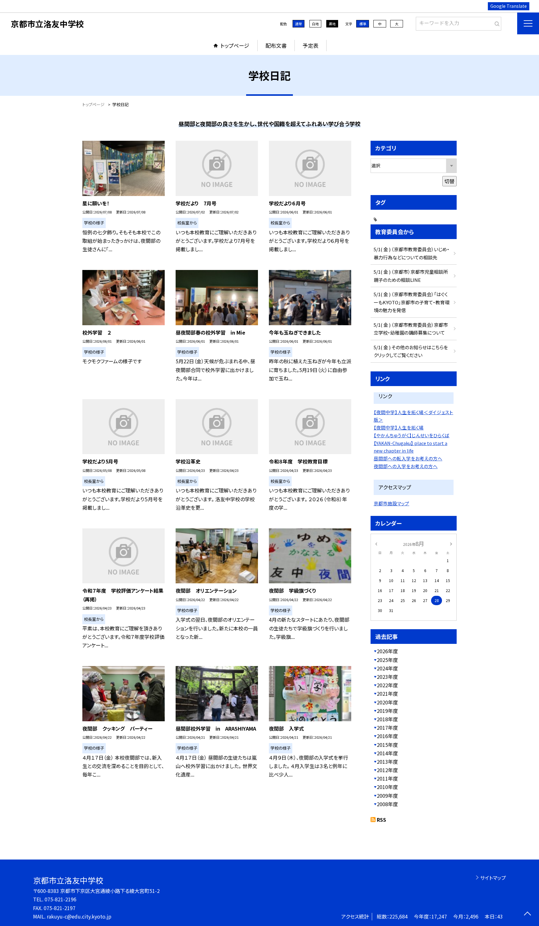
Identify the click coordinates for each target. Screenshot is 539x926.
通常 (298, 23)
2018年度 (387, 719)
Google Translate (508, 6)
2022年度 (387, 685)
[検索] (495, 22)
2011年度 (387, 778)
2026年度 (387, 651)
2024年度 (387, 668)
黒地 (332, 23)
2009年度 (387, 795)
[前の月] (376, 543)
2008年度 (387, 804)
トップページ (235, 45)
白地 (315, 23)
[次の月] (451, 543)
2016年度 (387, 736)
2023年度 (387, 676)
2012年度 (387, 770)
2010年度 (387, 787)
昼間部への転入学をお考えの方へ (408, 458)
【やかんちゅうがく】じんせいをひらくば (411, 435)
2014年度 (387, 753)
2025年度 (387, 660)
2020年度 (387, 702)
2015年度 (387, 744)
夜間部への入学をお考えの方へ (406, 466)
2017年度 (387, 727)
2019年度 (387, 710)
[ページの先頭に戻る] (527, 914)
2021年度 (387, 693)
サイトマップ (493, 877)
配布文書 (276, 45)
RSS (381, 819)
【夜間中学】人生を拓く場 (399, 427)
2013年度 (387, 761)
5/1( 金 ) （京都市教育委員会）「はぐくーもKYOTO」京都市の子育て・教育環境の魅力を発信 (411, 302)
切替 (449, 181)
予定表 (310, 45)
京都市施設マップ (391, 503)
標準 (362, 23)
